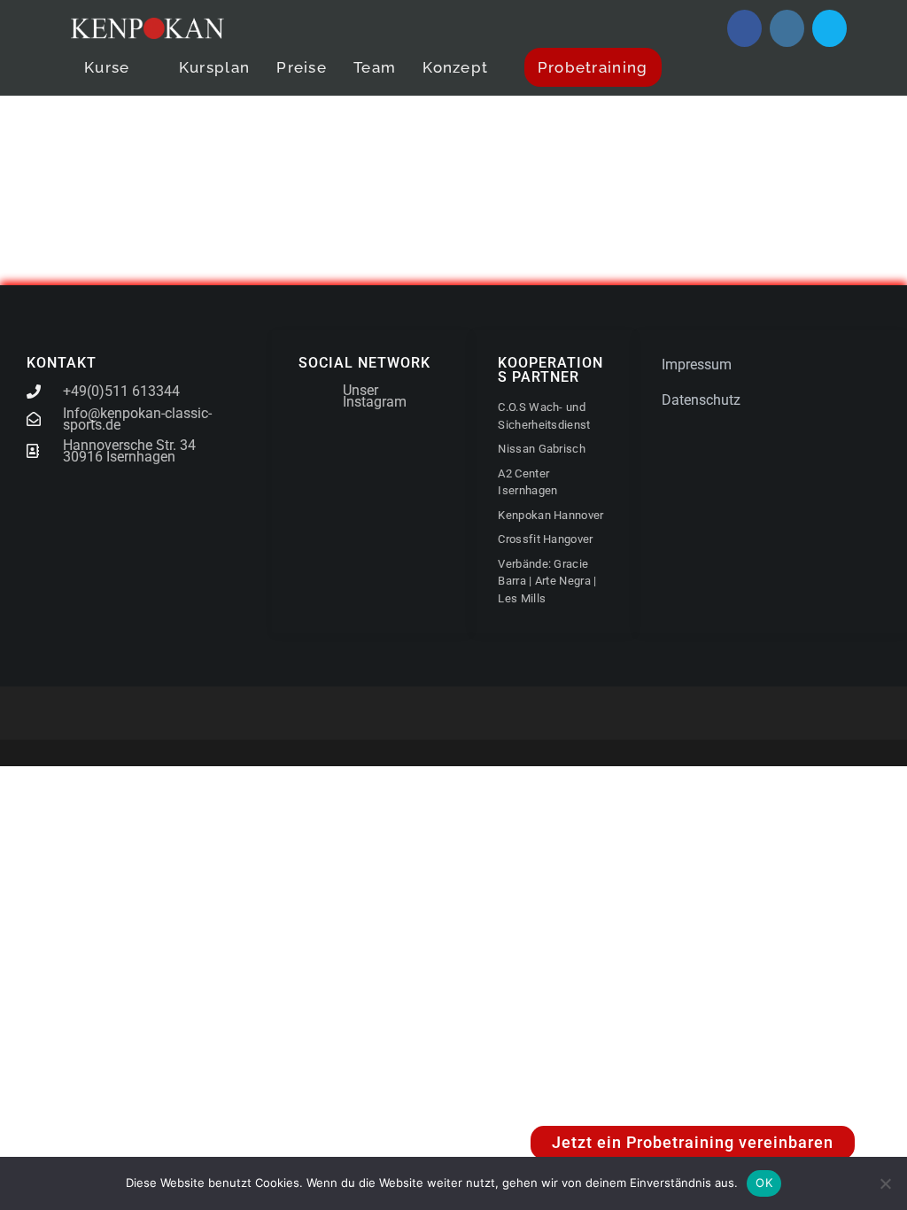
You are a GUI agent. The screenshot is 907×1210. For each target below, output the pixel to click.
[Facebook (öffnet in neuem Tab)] (744, 28)
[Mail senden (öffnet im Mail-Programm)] (829, 28)
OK (764, 1182)
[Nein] (885, 1183)
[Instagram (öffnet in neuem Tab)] (787, 28)
